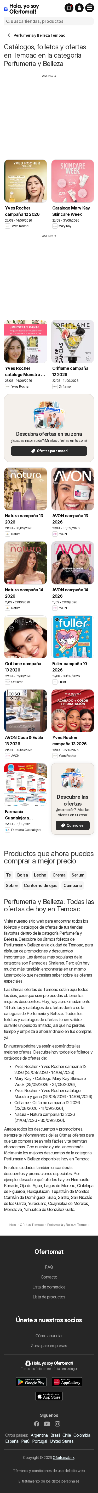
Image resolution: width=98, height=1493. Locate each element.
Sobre (12, 885)
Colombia (81, 1435)
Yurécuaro (37, 1203)
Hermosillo (80, 1179)
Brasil (55, 1435)
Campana (73, 885)
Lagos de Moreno (59, 1185)
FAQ (49, 1267)
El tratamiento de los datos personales (49, 1481)
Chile (66, 1435)
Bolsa (22, 875)
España (12, 1441)
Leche (40, 875)
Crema (59, 875)
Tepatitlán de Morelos (70, 1191)
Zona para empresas (49, 1345)
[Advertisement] (49, 115)
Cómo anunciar (49, 1335)
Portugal (39, 1441)
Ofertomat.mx (63, 1457)
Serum (78, 875)
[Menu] (89, 7)
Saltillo (63, 1197)
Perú (25, 1441)
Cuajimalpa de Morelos (68, 1203)
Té (8, 875)
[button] (79, 7)
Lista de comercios (49, 1287)
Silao (51, 1197)
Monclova (13, 1209)
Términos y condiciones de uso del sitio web (49, 1470)
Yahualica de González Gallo (49, 1209)
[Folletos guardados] (69, 7)
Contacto (49, 1277)
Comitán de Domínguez (24, 1197)
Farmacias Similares (46, 963)
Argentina (39, 1435)
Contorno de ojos (40, 885)
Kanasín (11, 1185)
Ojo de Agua (31, 1185)
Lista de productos (49, 1296)
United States (61, 1441)
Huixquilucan (38, 1191)
